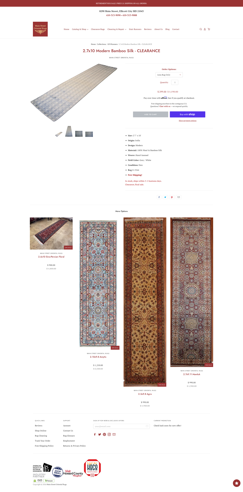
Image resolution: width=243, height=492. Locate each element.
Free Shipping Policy (44, 445)
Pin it (172, 197)
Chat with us (165, 106)
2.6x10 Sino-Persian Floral (51, 256)
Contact (175, 29)
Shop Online (40, 430)
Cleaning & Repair (116, 29)
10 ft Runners (112, 44)
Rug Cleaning (41, 435)
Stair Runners (135, 29)
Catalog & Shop (79, 29)
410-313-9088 (130, 15)
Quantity (164, 82)
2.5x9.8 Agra (145, 394)
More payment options (187, 120)
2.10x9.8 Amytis (98, 357)
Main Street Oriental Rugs (121, 58)
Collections (101, 44)
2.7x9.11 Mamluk (191, 374)
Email (178, 197)
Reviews (147, 29)
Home (66, 29)
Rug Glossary (69, 435)
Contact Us (68, 430)
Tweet (165, 197)
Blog (167, 29)
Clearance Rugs (98, 29)
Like (159, 197)
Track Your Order (42, 440)
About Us (158, 29)
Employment (69, 440)
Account (66, 425)
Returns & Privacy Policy (74, 445)
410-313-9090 (113, 15)
